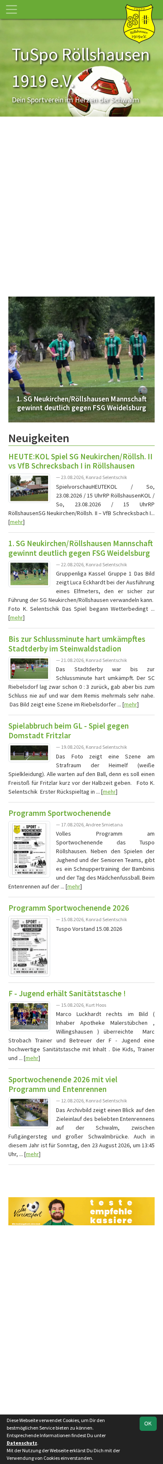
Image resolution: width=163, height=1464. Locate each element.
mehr (16, 522)
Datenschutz (22, 1443)
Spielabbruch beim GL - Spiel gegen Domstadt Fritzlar (68, 730)
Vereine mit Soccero (81, 1176)
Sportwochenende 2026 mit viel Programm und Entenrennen (62, 1084)
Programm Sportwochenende (59, 813)
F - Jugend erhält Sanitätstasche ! (67, 993)
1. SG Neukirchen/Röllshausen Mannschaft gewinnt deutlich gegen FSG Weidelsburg (80, 548)
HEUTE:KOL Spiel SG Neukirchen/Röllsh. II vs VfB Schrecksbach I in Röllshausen (80, 461)
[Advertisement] (81, 210)
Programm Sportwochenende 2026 (68, 908)
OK (148, 1423)
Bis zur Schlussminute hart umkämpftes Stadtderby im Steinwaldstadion (76, 644)
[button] (19, 359)
